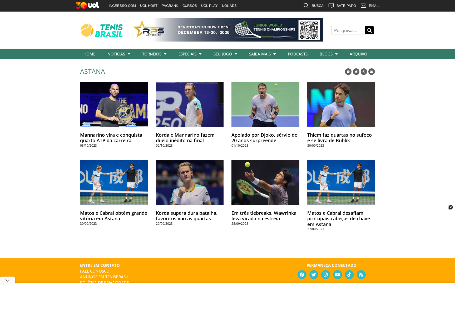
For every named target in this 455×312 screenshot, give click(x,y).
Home (89, 54)
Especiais (187, 54)
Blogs (326, 54)
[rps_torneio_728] (227, 40)
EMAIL (374, 6)
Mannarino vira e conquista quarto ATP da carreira (111, 138)
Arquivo (358, 54)
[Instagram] (325, 274)
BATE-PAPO (346, 6)
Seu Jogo (223, 54)
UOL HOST (148, 6)
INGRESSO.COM (122, 6)
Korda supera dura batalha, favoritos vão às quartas (186, 216)
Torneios (151, 54)
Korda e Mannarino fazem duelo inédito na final (185, 138)
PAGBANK (170, 6)
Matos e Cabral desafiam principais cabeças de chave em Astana (338, 218)
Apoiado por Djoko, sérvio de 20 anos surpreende (264, 138)
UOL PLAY (209, 6)
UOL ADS (229, 6)
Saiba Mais (260, 54)
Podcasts (298, 54)
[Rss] (361, 274)
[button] (348, 71)
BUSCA (318, 6)
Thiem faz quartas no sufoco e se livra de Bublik (339, 138)
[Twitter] (313, 274)
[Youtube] (337, 274)
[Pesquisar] (369, 30)
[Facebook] (302, 274)
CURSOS (189, 6)
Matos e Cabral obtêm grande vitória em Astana (113, 216)
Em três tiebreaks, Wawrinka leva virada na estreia (263, 216)
